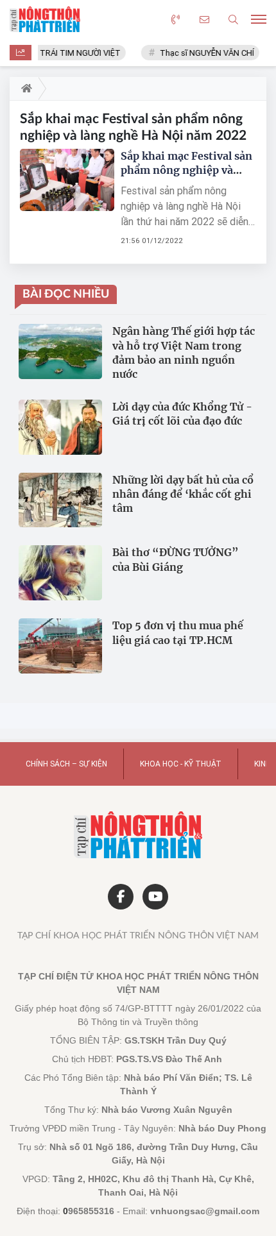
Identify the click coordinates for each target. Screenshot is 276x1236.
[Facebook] (121, 897)
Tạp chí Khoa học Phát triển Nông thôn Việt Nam (138, 935)
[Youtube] (155, 897)
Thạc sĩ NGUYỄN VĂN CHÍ (202, 53)
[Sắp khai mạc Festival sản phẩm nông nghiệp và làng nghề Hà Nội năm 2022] (67, 180)
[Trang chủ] (24, 88)
